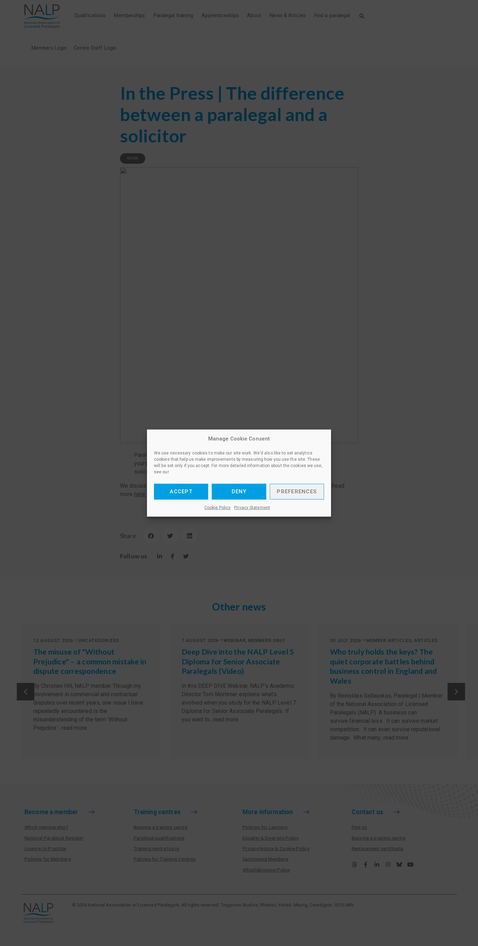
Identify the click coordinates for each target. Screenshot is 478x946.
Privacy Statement (252, 507)
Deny (239, 491)
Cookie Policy (217, 507)
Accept (181, 491)
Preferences (297, 491)
